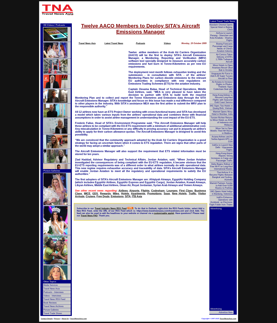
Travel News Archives (53, 306)
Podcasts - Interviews (53, 292)
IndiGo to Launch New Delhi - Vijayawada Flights (222, 147)
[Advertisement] (156, 10)
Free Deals (103, 196)
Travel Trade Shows (52, 313)
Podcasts (140, 43)
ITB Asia (137, 196)
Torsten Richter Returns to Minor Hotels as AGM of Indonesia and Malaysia (221, 121)
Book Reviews (50, 303)
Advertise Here (226, 312)
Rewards (105, 193)
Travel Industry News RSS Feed (111, 208)
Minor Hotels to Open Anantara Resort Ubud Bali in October (222, 67)
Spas (167, 193)
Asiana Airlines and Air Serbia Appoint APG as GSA (222, 139)
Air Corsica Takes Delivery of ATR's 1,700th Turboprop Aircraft (224, 58)
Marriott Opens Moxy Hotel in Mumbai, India (222, 112)
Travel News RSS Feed (54, 299)
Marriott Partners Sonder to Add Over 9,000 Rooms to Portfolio (221, 185)
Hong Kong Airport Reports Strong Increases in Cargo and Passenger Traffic (222, 157)
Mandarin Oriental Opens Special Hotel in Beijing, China (221, 27)
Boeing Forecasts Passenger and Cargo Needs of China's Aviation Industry (223, 47)
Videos (167, 43)
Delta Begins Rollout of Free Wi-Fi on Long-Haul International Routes (221, 166)
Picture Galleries (51, 171)
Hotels (125, 193)
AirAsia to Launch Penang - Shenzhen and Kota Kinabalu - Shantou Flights (221, 36)
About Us (65, 318)
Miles (116, 193)
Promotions (154, 193)
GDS (95, 193)
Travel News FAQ (89, 215)
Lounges (172, 190)
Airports (134, 190)
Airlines (123, 190)
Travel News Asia (87, 43)
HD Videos (48, 25)
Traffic (192, 193)
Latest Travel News (114, 43)
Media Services (50, 285)
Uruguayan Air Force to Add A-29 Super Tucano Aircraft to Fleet (221, 76)
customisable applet (164, 213)
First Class (186, 190)
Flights (145, 190)
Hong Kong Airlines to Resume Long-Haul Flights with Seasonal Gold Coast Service (223, 98)
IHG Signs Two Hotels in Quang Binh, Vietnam (221, 107)
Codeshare (158, 190)
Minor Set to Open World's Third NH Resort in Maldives (221, 130)
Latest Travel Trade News (222, 21)
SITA (128, 196)
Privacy (57, 318)
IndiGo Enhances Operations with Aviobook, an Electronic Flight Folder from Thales (221, 201)
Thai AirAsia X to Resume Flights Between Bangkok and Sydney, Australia (221, 176)
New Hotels (179, 193)
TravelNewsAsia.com (78, 318)
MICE (87, 193)
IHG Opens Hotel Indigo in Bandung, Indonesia (221, 192)
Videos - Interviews (52, 295)
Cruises (90, 196)
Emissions (117, 196)
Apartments (138, 193)
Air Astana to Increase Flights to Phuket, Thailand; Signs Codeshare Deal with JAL (222, 87)
